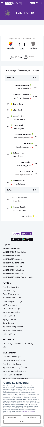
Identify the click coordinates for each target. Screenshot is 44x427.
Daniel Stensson (19, 210)
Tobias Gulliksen (21, 198)
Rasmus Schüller (19, 207)
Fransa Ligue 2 (9, 334)
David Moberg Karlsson (22, 138)
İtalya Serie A (8, 323)
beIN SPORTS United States (14, 252)
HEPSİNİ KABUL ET (12, 417)
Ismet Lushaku (23, 89)
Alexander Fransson (21, 95)
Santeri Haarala (19, 181)
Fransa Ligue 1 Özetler (12, 375)
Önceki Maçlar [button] (24, 70)
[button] (13, 3)
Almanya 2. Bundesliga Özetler (16, 378)
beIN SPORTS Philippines (13, 270)
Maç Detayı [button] (11, 70)
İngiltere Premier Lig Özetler (15, 367)
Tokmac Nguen (19, 119)
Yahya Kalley (26, 162)
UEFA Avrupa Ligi (10, 305)
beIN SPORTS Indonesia (13, 273)
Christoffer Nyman (24, 171)
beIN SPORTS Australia (12, 259)
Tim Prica (27, 144)
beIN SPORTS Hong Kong (13, 263)
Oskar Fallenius (19, 184)
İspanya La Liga (9, 319)
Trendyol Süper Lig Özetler (14, 360)
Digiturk (6, 245)
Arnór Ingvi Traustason (23, 175)
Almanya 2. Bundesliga (12, 330)
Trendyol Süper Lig (11, 287)
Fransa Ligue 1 (9, 316)
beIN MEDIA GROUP (11, 248)
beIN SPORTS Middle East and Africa (18, 277)
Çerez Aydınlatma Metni (27, 411)
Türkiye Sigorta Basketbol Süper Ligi (18, 343)
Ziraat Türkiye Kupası (12, 294)
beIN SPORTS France (11, 255)
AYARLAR (22, 421)
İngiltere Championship (13, 326)
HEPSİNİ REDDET (32, 417)
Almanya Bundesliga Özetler (15, 371)
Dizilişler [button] (35, 70)
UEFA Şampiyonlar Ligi (12, 301)
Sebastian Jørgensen (23, 134)
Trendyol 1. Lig (9, 290)
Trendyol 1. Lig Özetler (12, 364)
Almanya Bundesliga (11, 312)
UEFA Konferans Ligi (11, 308)
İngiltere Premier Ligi (12, 298)
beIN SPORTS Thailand (12, 266)
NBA (4, 347)
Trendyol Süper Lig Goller (13, 356)
